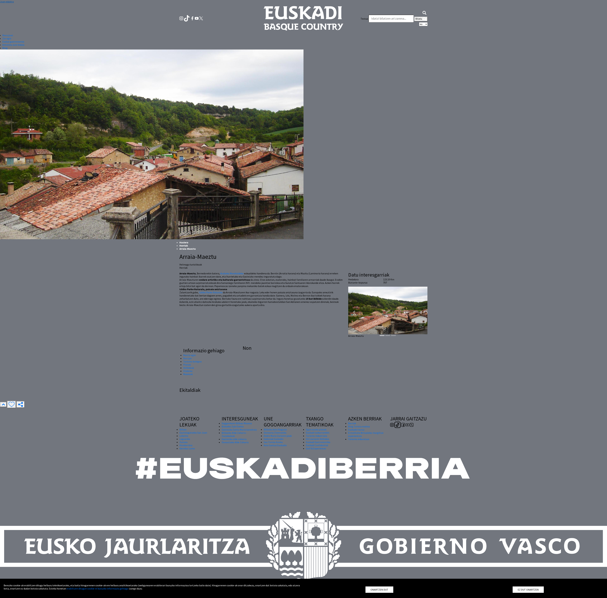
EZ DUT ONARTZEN (528, 589)
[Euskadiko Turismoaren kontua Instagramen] (181, 18)
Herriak (183, 245)
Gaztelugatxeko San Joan (193, 432)
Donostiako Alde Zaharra (235, 442)
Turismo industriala (316, 435)
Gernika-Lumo (187, 448)
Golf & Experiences (316, 448)
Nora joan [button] (7, 35)
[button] (424, 12)
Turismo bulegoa (192, 361)
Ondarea (187, 371)
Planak (187, 364)
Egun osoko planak (316, 429)
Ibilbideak (188, 367)
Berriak (352, 423)
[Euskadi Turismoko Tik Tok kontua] (187, 18)
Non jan (187, 358)
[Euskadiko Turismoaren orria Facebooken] (192, 18)
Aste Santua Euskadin (275, 445)
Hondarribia (185, 445)
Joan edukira (7, 1)
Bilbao (183, 429)
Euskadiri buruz (356, 429)
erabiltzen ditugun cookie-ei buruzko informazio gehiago (98, 588)
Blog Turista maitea (359, 426)
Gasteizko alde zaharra (234, 439)
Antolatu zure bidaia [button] (13, 44)
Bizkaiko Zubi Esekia (233, 426)
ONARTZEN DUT (379, 589)
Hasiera (183, 242)
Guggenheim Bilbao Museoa (237, 423)
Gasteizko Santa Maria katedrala (239, 429)
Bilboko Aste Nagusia (275, 429)
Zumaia (183, 442)
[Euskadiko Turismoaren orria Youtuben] (197, 18)
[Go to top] (3, 404)
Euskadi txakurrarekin (317, 432)
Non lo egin (189, 355)
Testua (364, 18)
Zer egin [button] (6, 38)
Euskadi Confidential (317, 445)
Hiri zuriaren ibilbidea (317, 439)
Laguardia (184, 439)
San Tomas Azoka (273, 442)
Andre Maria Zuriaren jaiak (278, 435)
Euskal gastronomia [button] (13, 41)
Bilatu (419, 18)
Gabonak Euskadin (273, 439)
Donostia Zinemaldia (275, 432)
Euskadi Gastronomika (318, 442)
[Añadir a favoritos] (11, 404)
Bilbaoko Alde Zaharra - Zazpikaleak (234, 434)
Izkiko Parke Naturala (210, 292)
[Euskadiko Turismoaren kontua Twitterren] (201, 18)
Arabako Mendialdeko (232, 273)
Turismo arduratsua (358, 439)
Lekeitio (183, 435)
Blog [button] (5, 47)
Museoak (188, 374)
